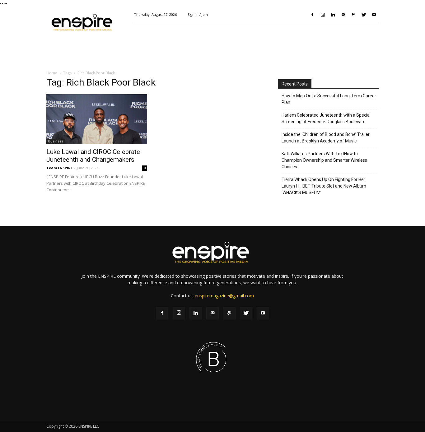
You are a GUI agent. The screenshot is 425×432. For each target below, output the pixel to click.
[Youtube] (374, 14)
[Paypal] (353, 14)
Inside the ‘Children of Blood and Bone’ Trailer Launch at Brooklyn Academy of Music (326, 137)
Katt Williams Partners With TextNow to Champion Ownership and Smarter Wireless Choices (324, 160)
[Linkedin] (333, 14)
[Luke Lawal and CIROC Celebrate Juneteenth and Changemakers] (96, 119)
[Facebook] (312, 14)
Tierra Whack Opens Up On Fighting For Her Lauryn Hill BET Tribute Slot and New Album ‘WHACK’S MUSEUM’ (324, 186)
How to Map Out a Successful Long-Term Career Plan (329, 99)
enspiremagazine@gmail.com (224, 296)
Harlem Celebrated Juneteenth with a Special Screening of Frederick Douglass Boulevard (326, 118)
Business (55, 141)
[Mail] (343, 14)
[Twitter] (363, 14)
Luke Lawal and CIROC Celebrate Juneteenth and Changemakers (93, 155)
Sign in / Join (198, 14)
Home (51, 73)
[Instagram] (322, 14)
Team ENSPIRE (59, 167)
